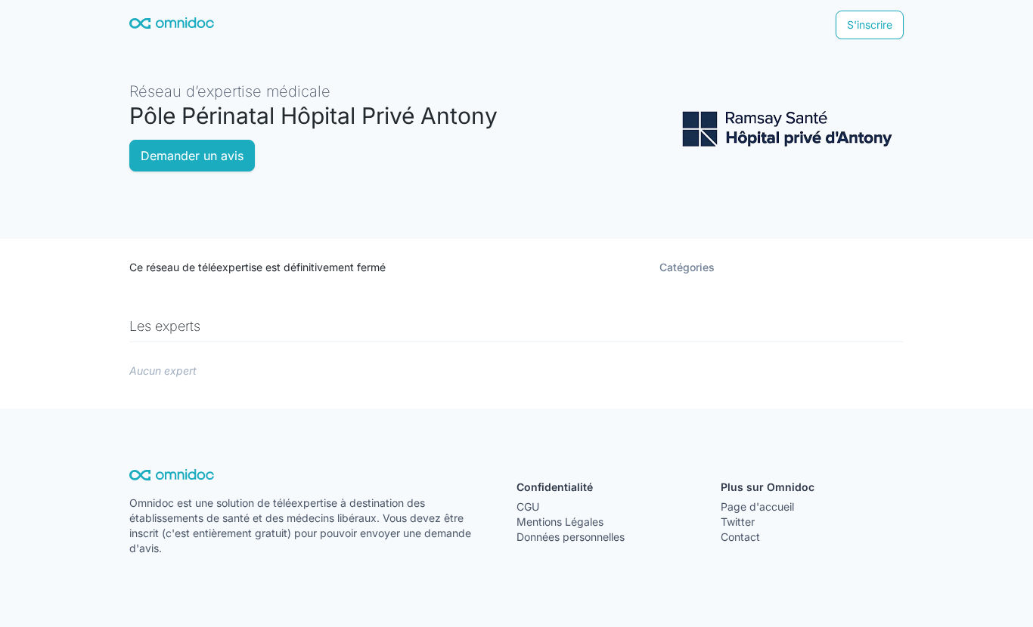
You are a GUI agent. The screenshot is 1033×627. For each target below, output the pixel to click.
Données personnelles (570, 536)
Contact (740, 536)
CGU (527, 506)
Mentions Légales (559, 521)
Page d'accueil (757, 506)
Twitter (738, 521)
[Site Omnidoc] (171, 25)
